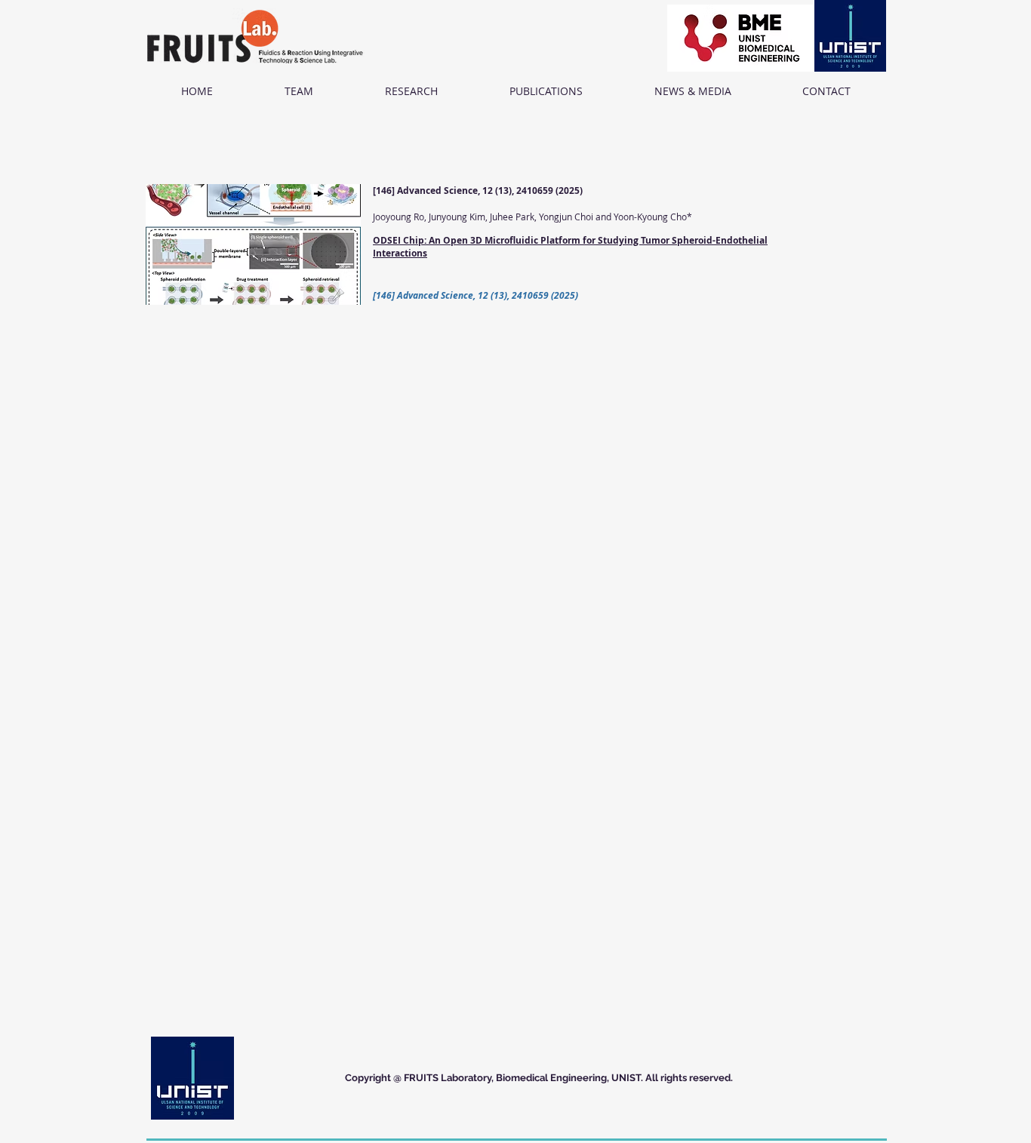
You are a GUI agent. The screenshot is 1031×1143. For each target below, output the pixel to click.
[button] (298, 91)
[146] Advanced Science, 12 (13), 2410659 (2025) (478, 190)
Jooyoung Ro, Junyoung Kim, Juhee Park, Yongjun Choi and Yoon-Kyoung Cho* (532, 216)
